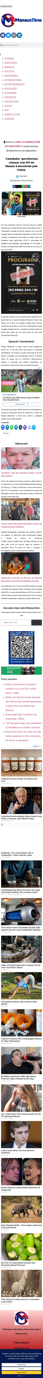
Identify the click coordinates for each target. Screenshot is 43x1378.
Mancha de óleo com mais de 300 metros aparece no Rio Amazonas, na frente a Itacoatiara (23, 736)
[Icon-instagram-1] (14, 35)
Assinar (36, 622)
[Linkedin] (19, 35)
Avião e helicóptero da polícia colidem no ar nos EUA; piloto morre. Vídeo (21, 688)
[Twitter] (8, 35)
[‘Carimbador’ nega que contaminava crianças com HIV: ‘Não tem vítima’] (20, 458)
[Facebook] (3, 35)
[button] (14, 186)
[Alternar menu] (0, 54)
